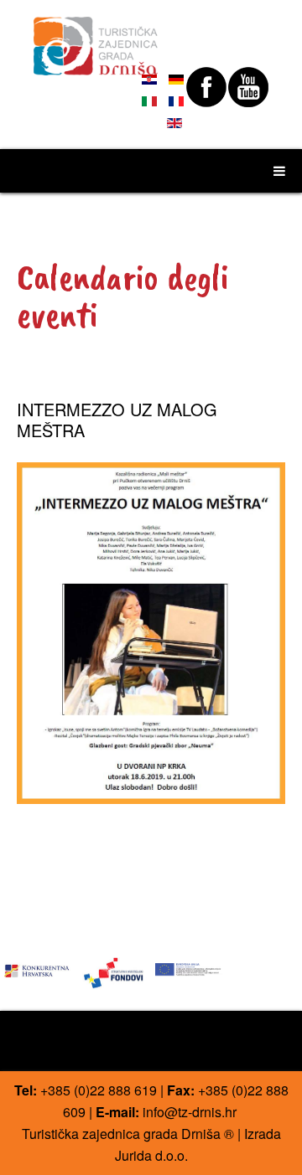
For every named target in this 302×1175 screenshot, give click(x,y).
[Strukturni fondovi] (113, 972)
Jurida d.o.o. (151, 1155)
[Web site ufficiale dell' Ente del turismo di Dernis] (96, 38)
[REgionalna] (37, 967)
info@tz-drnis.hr (190, 1111)
